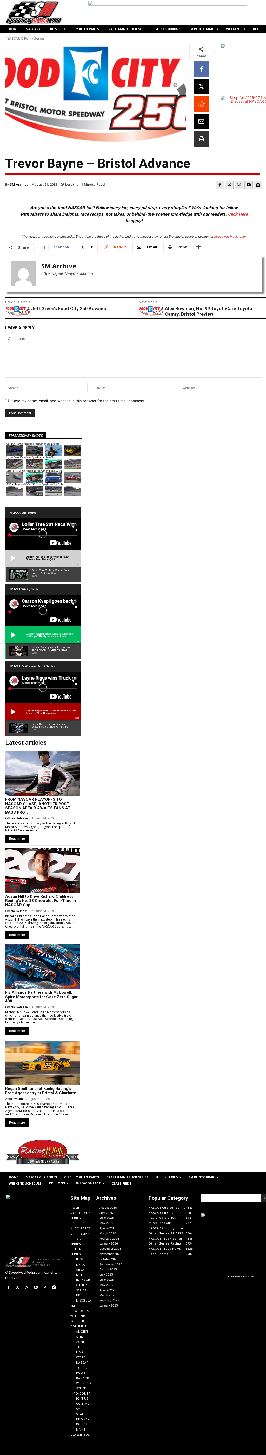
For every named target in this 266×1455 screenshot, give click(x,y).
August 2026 (108, 1207)
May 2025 (106, 1285)
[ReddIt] (201, 104)
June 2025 (106, 1280)
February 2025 (109, 1300)
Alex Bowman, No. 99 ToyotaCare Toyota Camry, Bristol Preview (208, 311)
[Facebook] (201, 69)
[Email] (201, 121)
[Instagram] (239, 185)
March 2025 (107, 1295)
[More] (198, 247)
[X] (201, 86)
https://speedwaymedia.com (67, 273)
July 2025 (106, 1274)
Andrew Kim (14, 1099)
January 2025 (108, 1305)
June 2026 (106, 1218)
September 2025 (110, 1264)
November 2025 (110, 1254)
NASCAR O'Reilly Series (25, 38)
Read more (17, 839)
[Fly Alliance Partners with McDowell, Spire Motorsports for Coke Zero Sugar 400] (42, 966)
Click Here (238, 214)
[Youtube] (248, 185)
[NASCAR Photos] (258, 185)
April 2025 (106, 1290)
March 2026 (107, 1233)
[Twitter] (229, 185)
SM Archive (19, 184)
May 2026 (106, 1223)
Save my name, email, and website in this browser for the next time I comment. (78, 401)
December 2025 (110, 1249)
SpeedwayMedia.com (230, 236)
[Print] (201, 139)
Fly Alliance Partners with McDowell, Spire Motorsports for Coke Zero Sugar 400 (41, 996)
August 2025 (108, 1269)
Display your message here (240, 1276)
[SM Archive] (23, 273)
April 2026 (106, 1228)
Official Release (16, 818)
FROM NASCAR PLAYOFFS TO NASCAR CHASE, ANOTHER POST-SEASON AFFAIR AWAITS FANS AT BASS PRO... (37, 806)
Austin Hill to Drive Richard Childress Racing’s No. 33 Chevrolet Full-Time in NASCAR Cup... (40, 900)
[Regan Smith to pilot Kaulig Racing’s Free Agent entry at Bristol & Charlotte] (42, 1063)
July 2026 (106, 1213)
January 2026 (108, 1243)
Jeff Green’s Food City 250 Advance (69, 308)
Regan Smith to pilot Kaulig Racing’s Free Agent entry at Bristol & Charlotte (40, 1090)
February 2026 (109, 1238)
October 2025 (108, 1259)
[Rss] (45, 1287)
